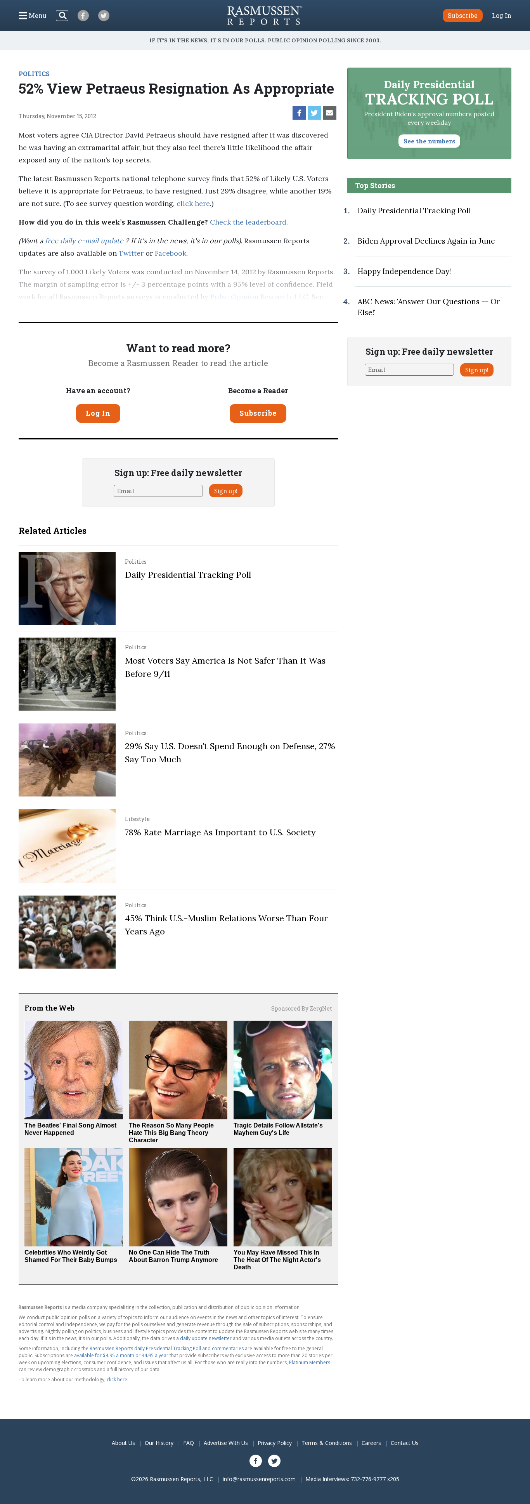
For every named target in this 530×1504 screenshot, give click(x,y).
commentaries (228, 1348)
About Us (123, 1442)
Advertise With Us (226, 1442)
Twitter (131, 253)
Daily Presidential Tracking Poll (188, 574)
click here (193, 203)
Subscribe (258, 413)
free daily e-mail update (85, 240)
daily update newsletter (206, 1338)
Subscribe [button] (463, 15)
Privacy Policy (275, 1442)
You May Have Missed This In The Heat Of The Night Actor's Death (277, 1259)
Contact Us (405, 1442)
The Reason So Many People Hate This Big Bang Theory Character (171, 1132)
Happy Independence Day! (404, 271)
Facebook (170, 253)
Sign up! (225, 491)
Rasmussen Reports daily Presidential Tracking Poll (145, 1348)
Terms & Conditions (326, 1442)
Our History (159, 1442)
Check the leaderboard (248, 222)
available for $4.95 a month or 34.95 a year (121, 1355)
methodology (41, 309)
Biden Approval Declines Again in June (426, 241)
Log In (501, 15)
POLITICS (34, 74)
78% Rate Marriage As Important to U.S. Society (220, 832)
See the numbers (429, 141)
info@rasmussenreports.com (259, 1479)
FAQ (188, 1442)
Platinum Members (309, 1362)
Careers (371, 1442)
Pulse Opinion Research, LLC (259, 296)
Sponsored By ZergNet (301, 1008)
